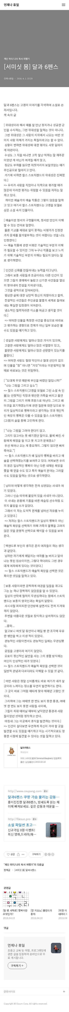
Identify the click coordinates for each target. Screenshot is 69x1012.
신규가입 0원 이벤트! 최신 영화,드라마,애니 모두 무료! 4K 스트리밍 (23, 832)
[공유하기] (18, 854)
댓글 (6, 928)
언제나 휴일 (11, 5)
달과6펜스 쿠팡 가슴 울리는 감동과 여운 (33, 796)
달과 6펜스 (25, 747)
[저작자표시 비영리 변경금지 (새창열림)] (49, 854)
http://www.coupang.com (25, 791)
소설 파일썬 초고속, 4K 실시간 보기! (22, 824)
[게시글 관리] (23, 854)
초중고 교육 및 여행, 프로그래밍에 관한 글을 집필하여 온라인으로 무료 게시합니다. (27, 954)
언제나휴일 (10, 1004)
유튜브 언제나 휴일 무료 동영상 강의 (23, 998)
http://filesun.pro (19, 819)
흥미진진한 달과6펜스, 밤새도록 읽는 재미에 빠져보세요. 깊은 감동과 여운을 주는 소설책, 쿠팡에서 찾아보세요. (33, 804)
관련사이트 (9, 991)
